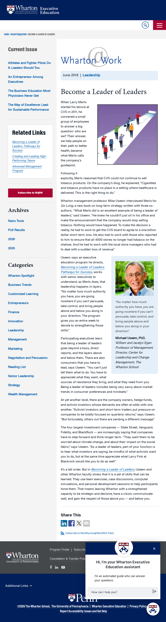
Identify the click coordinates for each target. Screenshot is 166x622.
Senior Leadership (21, 376)
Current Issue (22, 50)
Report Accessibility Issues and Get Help (83, 611)
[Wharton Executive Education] (35, 10)
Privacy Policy (138, 606)
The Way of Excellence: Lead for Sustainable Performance (28, 107)
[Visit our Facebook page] (50, 567)
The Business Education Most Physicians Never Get (29, 93)
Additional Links (16, 586)
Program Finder (59, 550)
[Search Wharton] (145, 25)
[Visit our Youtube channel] (63, 567)
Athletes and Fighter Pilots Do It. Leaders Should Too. (29, 65)
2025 (11, 248)
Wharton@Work (19, 34)
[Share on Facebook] (71, 523)
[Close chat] (154, 549)
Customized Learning (23, 294)
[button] (122, 592)
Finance (13, 312)
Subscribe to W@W (30, 193)
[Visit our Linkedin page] (56, 567)
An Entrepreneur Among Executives (25, 79)
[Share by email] (86, 523)
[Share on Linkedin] (64, 523)
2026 (11, 239)
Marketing (15, 349)
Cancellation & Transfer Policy (68, 559)
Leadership (91, 75)
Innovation (15, 321)
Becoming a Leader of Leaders (112, 469)
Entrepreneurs (18, 303)
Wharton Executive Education (109, 606)
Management (17, 339)
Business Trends (20, 285)
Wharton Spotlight (21, 276)
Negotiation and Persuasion (28, 358)
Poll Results (16, 230)
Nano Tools (16, 221)
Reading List (17, 367)
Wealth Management (22, 394)
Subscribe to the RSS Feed (89, 533)
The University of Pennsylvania (69, 606)
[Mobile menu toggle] (159, 25)
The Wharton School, (38, 606)
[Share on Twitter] (79, 523)
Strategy (14, 385)
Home (6, 34)
